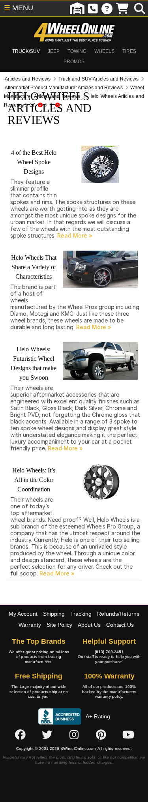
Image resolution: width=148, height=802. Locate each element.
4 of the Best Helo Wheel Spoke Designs (33, 162)
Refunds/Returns (118, 614)
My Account (23, 614)
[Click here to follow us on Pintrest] (101, 734)
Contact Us (120, 625)
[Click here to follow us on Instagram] (74, 734)
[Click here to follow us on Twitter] (47, 734)
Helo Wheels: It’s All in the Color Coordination (33, 480)
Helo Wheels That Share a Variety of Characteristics (33, 267)
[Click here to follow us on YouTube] (128, 734)
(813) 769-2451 (109, 652)
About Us (89, 625)
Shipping (54, 614)
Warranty (30, 625)
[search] (139, 8)
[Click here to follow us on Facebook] (20, 734)
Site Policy (59, 625)
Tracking (81, 614)
